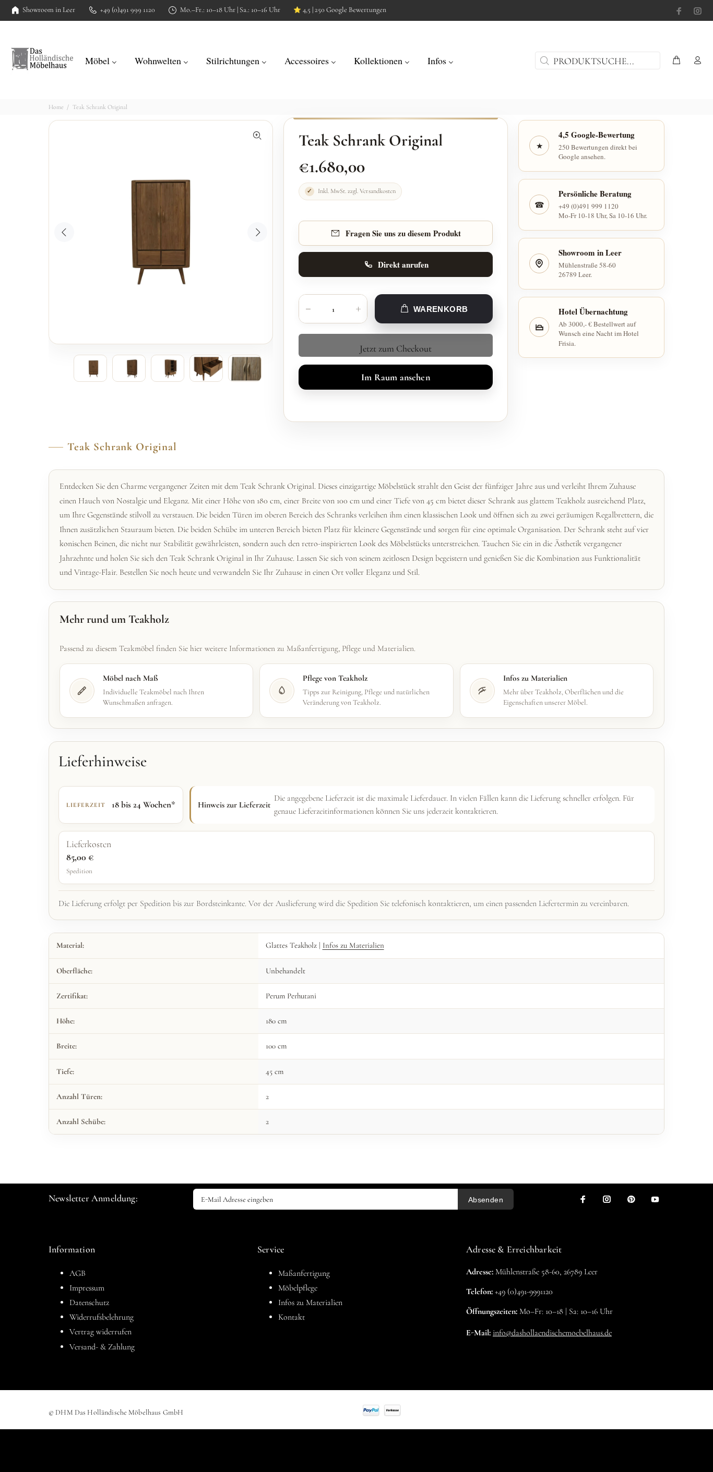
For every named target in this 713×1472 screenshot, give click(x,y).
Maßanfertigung (304, 1273)
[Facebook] (680, 11)
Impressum (86, 1288)
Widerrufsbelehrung (101, 1317)
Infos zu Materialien (353, 945)
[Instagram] (697, 11)
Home (56, 107)
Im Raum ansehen (395, 377)
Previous (64, 232)
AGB (77, 1273)
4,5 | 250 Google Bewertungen (339, 10)
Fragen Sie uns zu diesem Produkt (403, 233)
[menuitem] (101, 59)
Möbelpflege (297, 1288)
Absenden (485, 1200)
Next (257, 232)
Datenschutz (89, 1302)
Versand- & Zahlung (102, 1347)
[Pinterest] (631, 1199)
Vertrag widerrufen (100, 1331)
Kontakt (291, 1317)
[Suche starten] (543, 60)
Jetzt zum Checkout (396, 348)
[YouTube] (655, 1199)
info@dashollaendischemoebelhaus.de (552, 1333)
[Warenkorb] (676, 60)
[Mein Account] (695, 60)
